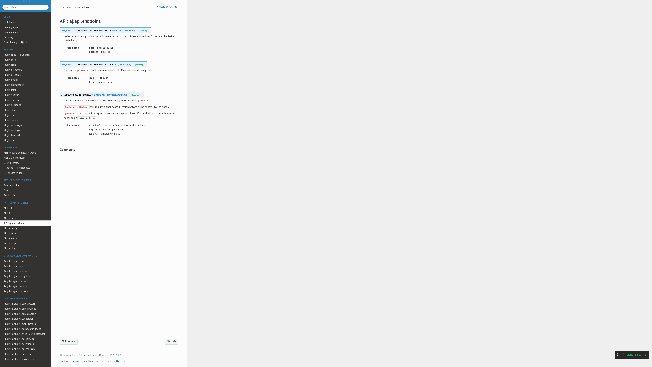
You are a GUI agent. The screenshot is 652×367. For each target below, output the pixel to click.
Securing (8, 37)
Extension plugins (13, 185)
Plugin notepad (12, 100)
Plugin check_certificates (17, 54)
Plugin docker (11, 79)
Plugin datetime (12, 74)
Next (170, 341)
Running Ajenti (11, 27)
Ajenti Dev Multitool (14, 157)
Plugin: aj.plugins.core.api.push (20, 303)
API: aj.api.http (11, 218)
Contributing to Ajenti (15, 42)
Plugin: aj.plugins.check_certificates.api (24, 333)
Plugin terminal (12, 135)
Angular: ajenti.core (14, 261)
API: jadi (8, 207)
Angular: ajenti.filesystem (17, 276)
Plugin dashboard (13, 69)
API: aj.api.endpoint (15, 223)
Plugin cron (10, 64)
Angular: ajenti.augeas (15, 271)
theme (92, 361)
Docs (63, 7)
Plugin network (12, 94)
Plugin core (10, 59)
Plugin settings (12, 130)
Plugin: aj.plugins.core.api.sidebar (21, 308)
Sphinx (75, 361)
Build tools (9, 195)
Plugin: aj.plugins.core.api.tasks (20, 313)
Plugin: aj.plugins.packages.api (19, 349)
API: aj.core (10, 233)
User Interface (12, 162)
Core (6, 190)
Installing (9, 22)
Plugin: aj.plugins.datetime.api (19, 339)
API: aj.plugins (11, 248)
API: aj (7, 212)
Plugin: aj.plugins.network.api (19, 343)
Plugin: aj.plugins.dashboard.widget (22, 328)
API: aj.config (11, 228)
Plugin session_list (13, 125)
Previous (69, 341)
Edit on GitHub (168, 6)
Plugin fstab (10, 90)
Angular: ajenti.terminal (16, 291)
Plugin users (10, 140)
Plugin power (11, 115)
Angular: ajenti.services (16, 286)
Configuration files (13, 32)
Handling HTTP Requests (17, 167)
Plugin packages (12, 104)
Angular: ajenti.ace (13, 266)
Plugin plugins (11, 110)
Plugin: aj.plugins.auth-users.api (20, 323)
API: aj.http (10, 243)
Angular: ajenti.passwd (16, 281)
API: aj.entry (10, 238)
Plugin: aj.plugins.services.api (19, 359)
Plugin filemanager (14, 84)
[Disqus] (119, 201)
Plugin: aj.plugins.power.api (18, 354)
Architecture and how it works (20, 152)
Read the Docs (118, 361)
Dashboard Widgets (14, 172)
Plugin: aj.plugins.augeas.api (18, 318)
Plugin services (12, 120)
